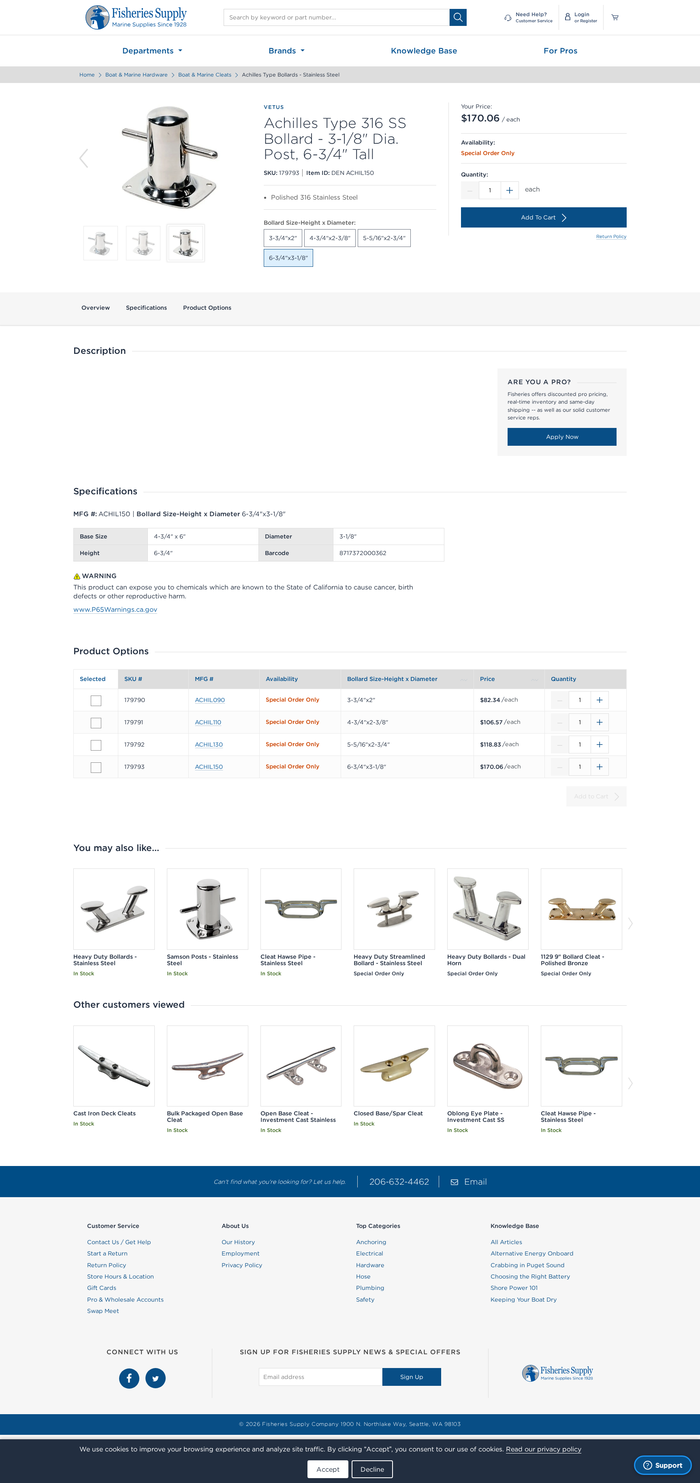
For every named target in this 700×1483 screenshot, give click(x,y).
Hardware (370, 1265)
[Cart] (612, 17)
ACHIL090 (210, 700)
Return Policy (611, 236)
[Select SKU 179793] (96, 767)
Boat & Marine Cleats (204, 74)
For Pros (561, 50)
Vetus (274, 107)
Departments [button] (149, 50)
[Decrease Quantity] (470, 190)
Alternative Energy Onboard (532, 1253)
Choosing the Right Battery (530, 1276)
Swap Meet (103, 1311)
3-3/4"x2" (283, 238)
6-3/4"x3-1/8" (288, 258)
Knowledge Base (424, 50)
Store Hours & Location (120, 1276)
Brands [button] (284, 50)
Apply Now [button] (562, 436)
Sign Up (411, 1377)
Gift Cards (101, 1288)
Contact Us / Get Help (119, 1242)
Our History (238, 1242)
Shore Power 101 (514, 1288)
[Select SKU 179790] (96, 701)
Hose (363, 1276)
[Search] (458, 17)
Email (475, 1181)
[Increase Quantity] (510, 190)
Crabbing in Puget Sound (528, 1265)
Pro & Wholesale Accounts (125, 1299)
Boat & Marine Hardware (136, 74)
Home (87, 74)
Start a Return (107, 1253)
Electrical (369, 1253)
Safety (365, 1299)
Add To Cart (538, 217)
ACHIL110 (208, 722)
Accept (327, 1469)
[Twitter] (155, 1372)
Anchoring (371, 1242)
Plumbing (370, 1288)
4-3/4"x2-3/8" (329, 238)
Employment (241, 1253)
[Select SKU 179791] (96, 723)
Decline (372, 1469)
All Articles (506, 1242)
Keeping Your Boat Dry (524, 1299)
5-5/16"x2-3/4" (384, 238)
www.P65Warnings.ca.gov (115, 609)
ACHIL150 (209, 766)
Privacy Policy (242, 1265)
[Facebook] (130, 1372)
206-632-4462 (399, 1181)
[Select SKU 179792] (96, 745)
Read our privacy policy (543, 1449)
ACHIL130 (209, 744)
